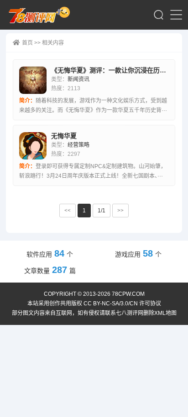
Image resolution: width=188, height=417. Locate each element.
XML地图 (165, 313)
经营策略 (78, 145)
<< (67, 210)
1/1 (101, 210)
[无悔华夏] (33, 146)
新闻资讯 (78, 79)
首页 (27, 43)
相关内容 (53, 43)
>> (120, 210)
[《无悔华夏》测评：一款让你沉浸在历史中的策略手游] (33, 80)
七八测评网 (42, 15)
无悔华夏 (64, 135)
